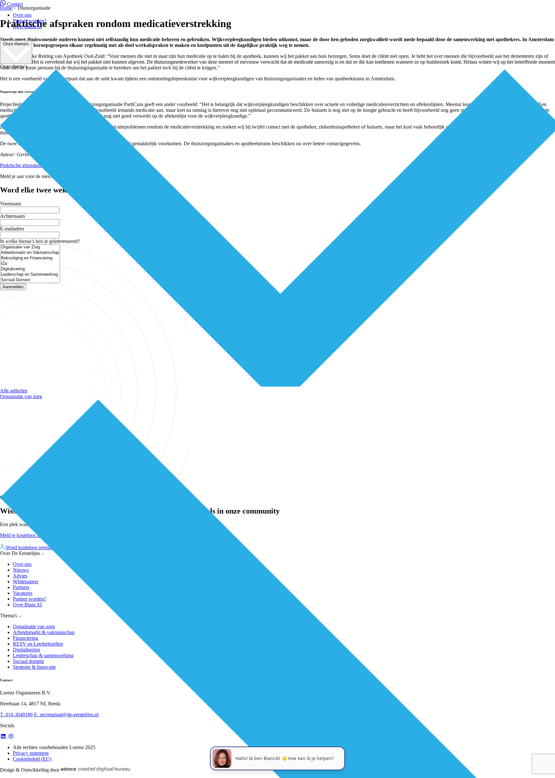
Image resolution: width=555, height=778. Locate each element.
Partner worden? (29, 20)
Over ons (22, 15)
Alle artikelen (13, 390)
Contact (15, 4)
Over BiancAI (27, 26)
